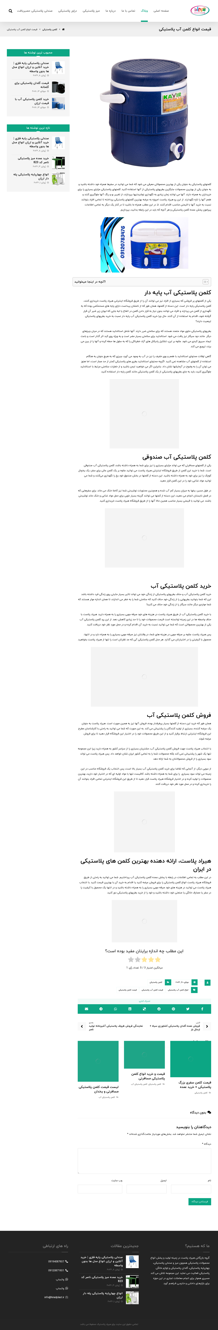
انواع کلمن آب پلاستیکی (178, 990)
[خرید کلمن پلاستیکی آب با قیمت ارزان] (58, 103)
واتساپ (60, 1279)
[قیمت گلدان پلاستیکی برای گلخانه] (58, 87)
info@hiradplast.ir (54, 1297)
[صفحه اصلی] (63, 29)
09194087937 (56, 1262)
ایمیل (164, 1180)
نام (209, 1180)
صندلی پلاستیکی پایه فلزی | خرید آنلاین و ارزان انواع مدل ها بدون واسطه (30, 67)
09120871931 (56, 1270)
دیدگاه (206, 1144)
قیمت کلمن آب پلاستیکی (152, 990)
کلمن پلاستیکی (156, 982)
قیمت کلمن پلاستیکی (128, 990)
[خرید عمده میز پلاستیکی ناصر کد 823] (58, 162)
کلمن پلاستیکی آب (139, 1084)
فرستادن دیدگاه (200, 1201)
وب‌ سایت (116, 1180)
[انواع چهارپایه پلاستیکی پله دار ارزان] (58, 179)
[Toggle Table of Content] (204, 281)
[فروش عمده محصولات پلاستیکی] (200, 10)
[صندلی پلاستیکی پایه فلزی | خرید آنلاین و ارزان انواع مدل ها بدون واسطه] (58, 67)
